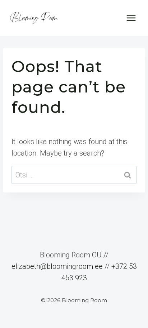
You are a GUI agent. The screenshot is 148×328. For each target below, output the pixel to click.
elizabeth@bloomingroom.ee (57, 266)
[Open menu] (130, 17)
